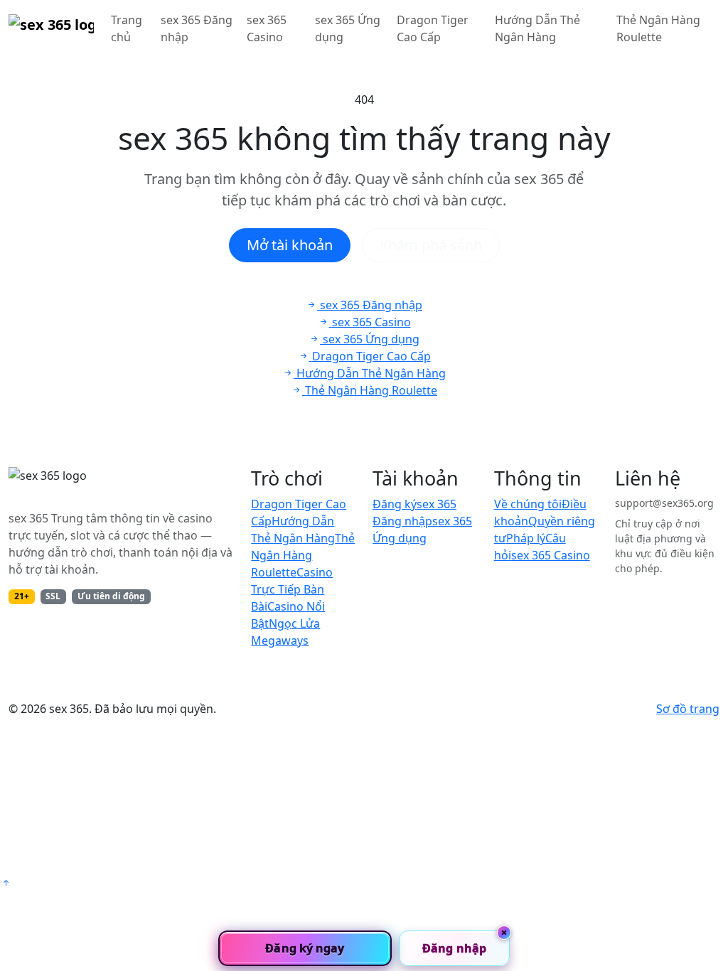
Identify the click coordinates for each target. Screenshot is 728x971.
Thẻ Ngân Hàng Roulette (658, 28)
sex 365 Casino (267, 28)
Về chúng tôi (528, 504)
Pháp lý (525, 538)
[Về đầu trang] (5, 882)
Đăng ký (395, 504)
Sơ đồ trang (687, 709)
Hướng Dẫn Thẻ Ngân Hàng (537, 28)
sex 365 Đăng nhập (196, 28)
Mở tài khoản (290, 244)
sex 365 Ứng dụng (347, 28)
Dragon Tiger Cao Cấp (433, 28)
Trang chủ (126, 28)
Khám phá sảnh (431, 244)
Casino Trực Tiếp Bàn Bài (292, 589)
